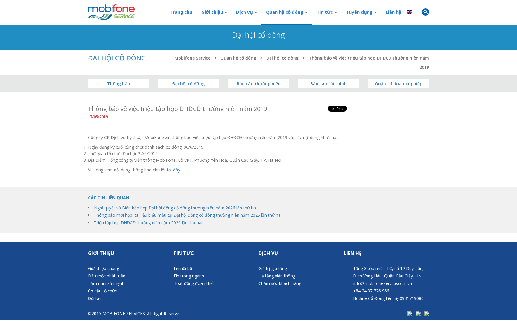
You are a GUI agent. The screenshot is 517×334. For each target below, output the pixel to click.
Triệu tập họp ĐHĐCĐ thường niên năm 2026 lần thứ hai (148, 222)
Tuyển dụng (360, 12)
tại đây (173, 170)
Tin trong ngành (188, 276)
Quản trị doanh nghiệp (398, 83)
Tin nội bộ (182, 268)
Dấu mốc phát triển (106, 276)
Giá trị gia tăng (272, 268)
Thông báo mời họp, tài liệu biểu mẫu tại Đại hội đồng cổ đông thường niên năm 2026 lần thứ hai (188, 215)
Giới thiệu (212, 12)
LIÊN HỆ (353, 253)
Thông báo (118, 83)
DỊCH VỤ (268, 253)
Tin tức (325, 12)
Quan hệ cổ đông (285, 12)
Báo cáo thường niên (259, 83)
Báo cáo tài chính (328, 83)
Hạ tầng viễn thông (276, 276)
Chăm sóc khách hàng (279, 283)
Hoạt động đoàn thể (193, 283)
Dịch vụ (245, 12)
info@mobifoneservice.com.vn (382, 283)
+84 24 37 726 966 (371, 291)
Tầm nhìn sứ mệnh (106, 283)
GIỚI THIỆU (101, 253)
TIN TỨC (183, 253)
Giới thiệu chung (103, 268)
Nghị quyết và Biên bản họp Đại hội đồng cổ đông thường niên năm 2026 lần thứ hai (175, 208)
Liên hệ (393, 12)
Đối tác (94, 298)
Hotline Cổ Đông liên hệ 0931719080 (388, 298)
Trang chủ (181, 12)
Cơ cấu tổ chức (102, 291)
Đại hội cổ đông (188, 83)
